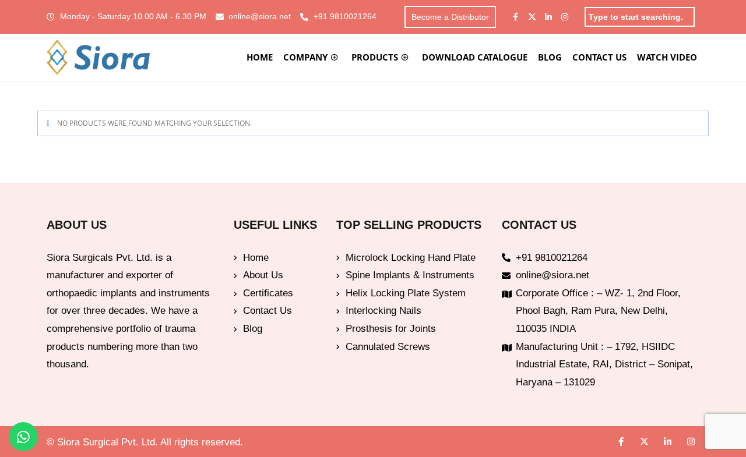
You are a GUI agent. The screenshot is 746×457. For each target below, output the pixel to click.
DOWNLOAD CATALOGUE (474, 57)
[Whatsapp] (23, 436)
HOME (260, 57)
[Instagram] (565, 17)
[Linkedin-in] (548, 17)
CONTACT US (599, 57)
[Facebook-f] (516, 17)
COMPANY (305, 57)
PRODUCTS (374, 57)
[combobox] (640, 17)
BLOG (550, 57)
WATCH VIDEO (667, 57)
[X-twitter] (532, 17)
